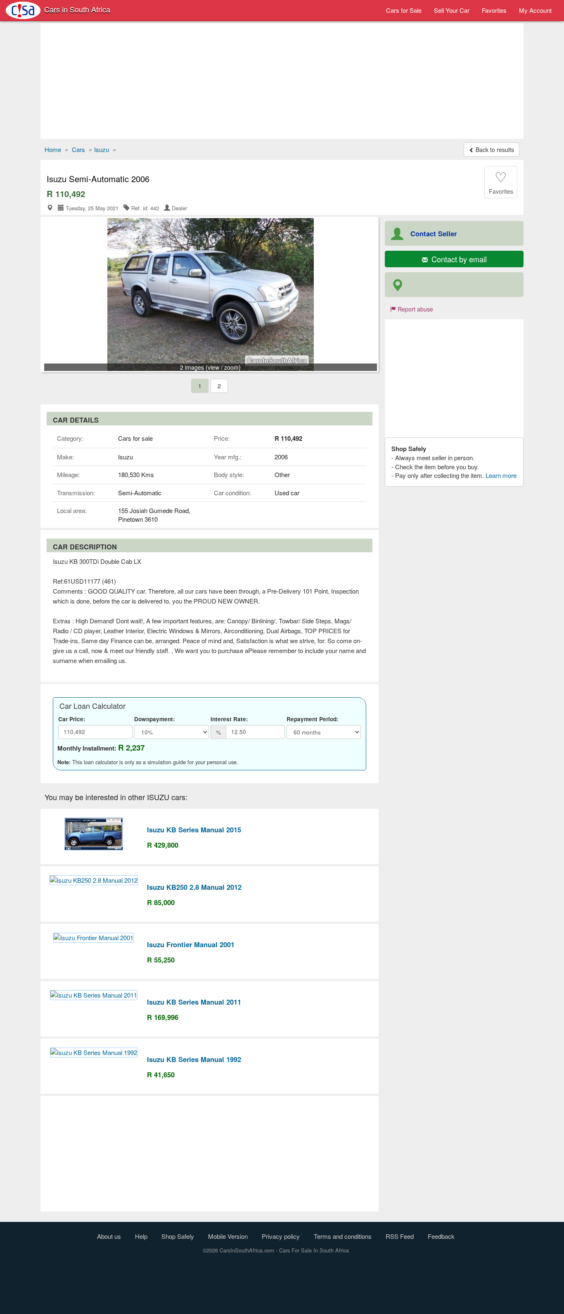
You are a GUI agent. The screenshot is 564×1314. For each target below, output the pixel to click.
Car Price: (71, 719)
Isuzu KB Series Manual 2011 (194, 1002)
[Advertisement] (282, 81)
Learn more (501, 475)
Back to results (494, 149)
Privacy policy (281, 1236)
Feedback (441, 1236)
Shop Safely (177, 1236)
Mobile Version (228, 1236)
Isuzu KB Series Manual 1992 (194, 1059)
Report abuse (414, 309)
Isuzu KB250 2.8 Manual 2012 (194, 887)
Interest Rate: (229, 719)
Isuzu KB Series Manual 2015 (194, 829)
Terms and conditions (343, 1236)
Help (141, 1236)
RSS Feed (400, 1236)
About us (109, 1236)
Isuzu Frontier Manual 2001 (191, 944)
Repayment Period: (313, 719)
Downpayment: (154, 719)
